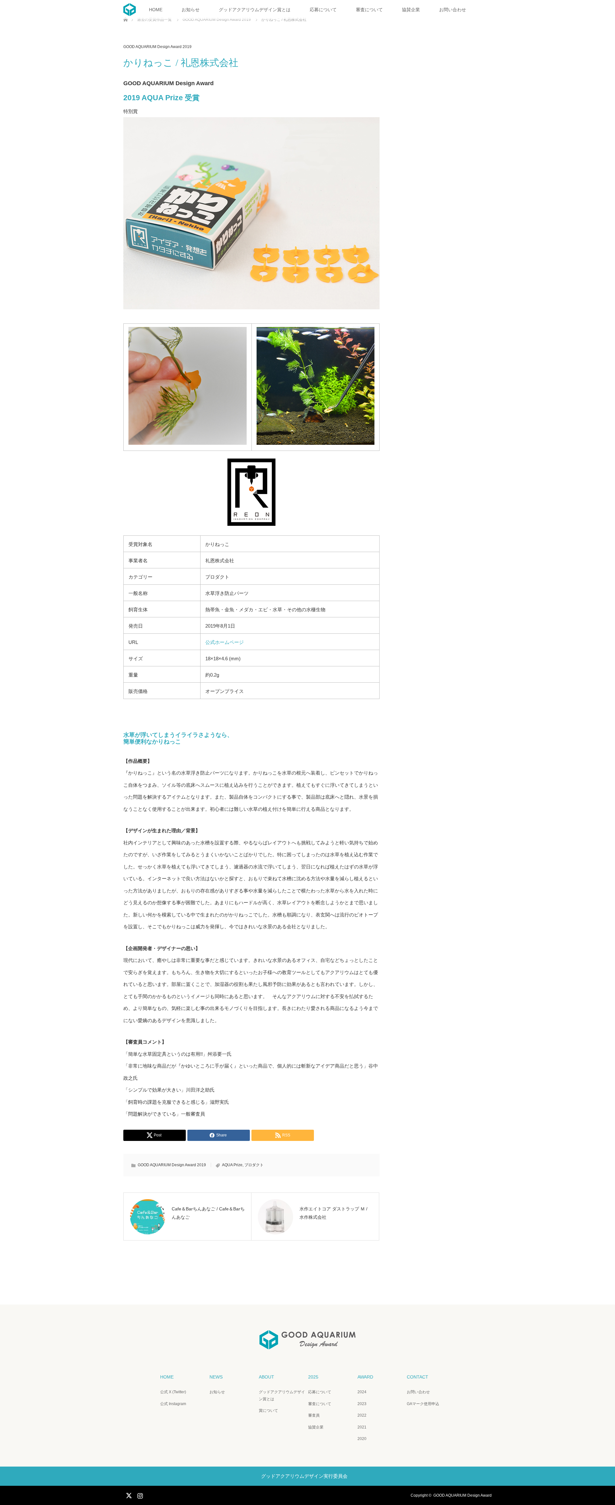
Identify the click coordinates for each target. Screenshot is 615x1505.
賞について (268, 1410)
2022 (361, 1415)
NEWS (216, 1376)
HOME (155, 9)
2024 (361, 1392)
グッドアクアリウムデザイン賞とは (255, 9)
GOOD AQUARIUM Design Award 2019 (157, 47)
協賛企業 (411, 9)
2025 (313, 1376)
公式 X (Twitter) (173, 1392)
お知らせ (191, 9)
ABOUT (266, 1376)
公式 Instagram (173, 1404)
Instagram (139, 1494)
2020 (361, 1438)
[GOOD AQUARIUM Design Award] (307, 1345)
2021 (361, 1427)
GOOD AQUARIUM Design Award (462, 1495)
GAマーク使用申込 (423, 1404)
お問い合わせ (452, 9)
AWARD (365, 1376)
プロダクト (254, 1165)
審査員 (314, 1415)
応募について (323, 9)
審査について (369, 9)
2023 (361, 1404)
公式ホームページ (224, 642)
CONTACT (417, 1376)
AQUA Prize (232, 1165)
